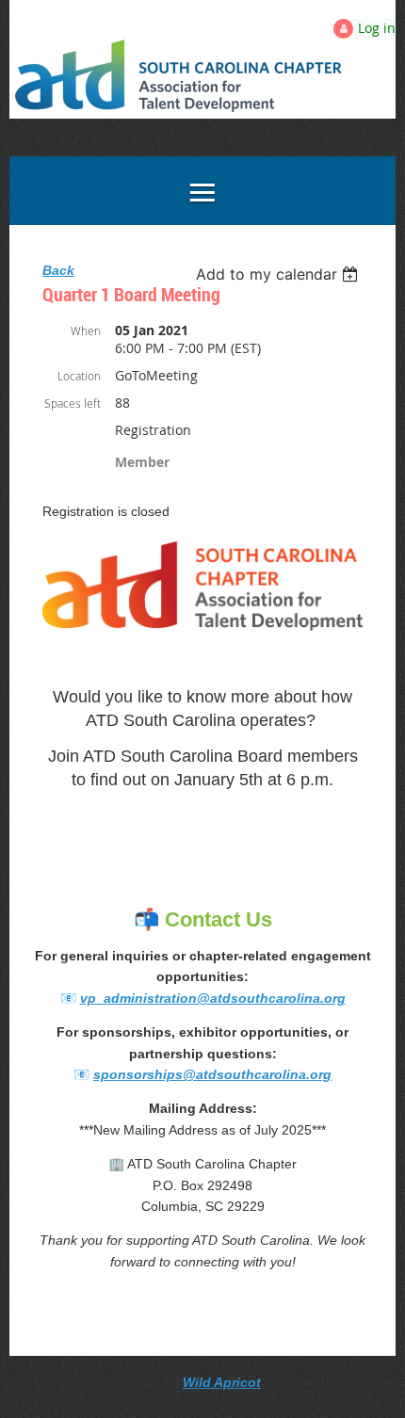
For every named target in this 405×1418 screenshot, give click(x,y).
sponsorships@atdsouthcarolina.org (212, 1074)
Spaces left (72, 403)
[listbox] (279, 274)
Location (79, 375)
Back (58, 270)
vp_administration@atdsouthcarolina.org (213, 998)
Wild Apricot (222, 1382)
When (86, 330)
